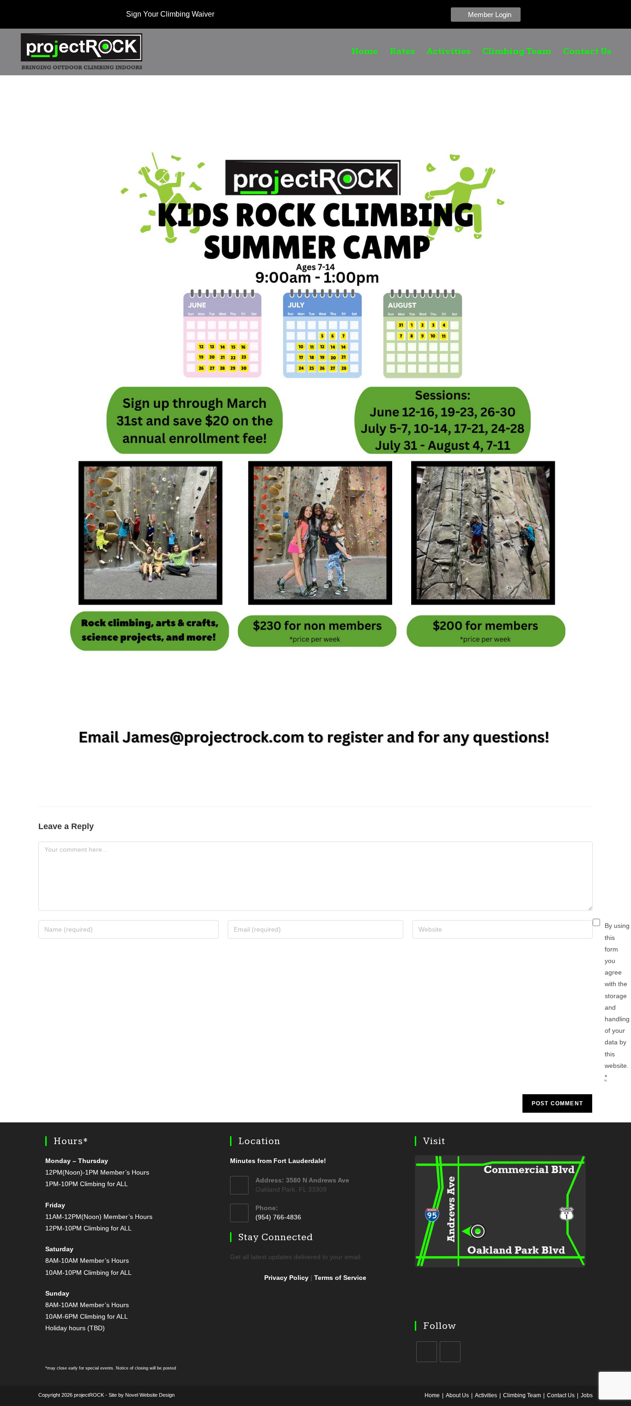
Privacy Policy (286, 1277)
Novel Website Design (150, 1395)
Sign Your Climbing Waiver (169, 14)
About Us (457, 1395)
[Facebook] (558, 14)
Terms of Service (340, 1277)
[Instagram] (578, 14)
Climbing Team (516, 51)
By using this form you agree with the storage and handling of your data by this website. (617, 1001)
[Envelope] (597, 14)
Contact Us (587, 51)
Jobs (587, 1395)
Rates (402, 51)
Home (365, 51)
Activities (448, 51)
